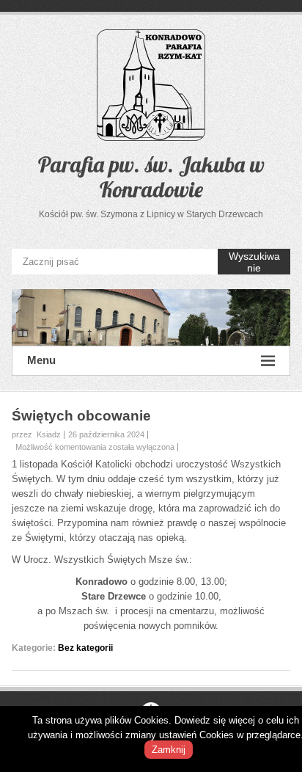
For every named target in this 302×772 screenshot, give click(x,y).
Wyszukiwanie (254, 262)
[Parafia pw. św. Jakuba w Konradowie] (151, 317)
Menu (41, 360)
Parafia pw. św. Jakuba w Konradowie (151, 176)
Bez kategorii (85, 648)
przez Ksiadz (36, 434)
